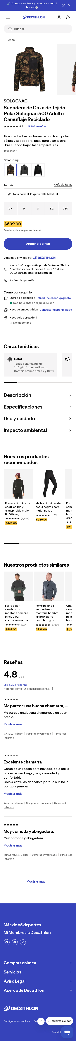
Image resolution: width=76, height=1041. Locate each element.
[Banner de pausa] (63, 5)
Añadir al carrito (38, 244)
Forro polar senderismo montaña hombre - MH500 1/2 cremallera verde (17, 613)
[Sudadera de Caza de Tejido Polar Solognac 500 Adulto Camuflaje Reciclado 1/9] (29, 69)
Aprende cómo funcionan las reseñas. (27, 688)
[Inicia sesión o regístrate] (59, 17)
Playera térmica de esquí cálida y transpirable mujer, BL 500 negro (17, 509)
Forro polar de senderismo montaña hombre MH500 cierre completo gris (47, 613)
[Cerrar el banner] (69, 5)
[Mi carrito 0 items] (67, 17)
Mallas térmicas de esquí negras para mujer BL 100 (48, 507)
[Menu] (8, 17)
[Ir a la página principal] (34, 17)
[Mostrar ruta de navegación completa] (5, 39)
